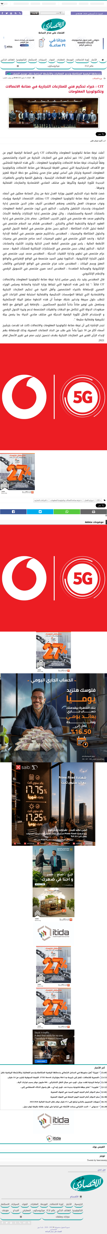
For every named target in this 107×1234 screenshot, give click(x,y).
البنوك (52, 60)
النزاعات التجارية (40, 500)
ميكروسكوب (53, 66)
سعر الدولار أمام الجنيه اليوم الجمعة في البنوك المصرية (75, 1097)
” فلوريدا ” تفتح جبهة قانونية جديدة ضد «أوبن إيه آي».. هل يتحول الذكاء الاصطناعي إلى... (60, 1087)
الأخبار (94, 60)
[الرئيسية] (103, 60)
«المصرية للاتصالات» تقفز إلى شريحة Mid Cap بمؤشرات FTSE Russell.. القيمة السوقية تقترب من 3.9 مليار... (53, 1077)
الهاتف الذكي (8, 60)
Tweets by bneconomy (97, 1160)
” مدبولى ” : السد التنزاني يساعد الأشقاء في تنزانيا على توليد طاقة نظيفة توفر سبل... (61, 1106)
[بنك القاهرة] (53, 717)
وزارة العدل (89, 500)
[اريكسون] (53, 1047)
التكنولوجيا (21, 60)
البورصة (70, 60)
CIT (98, 500)
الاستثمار (32, 60)
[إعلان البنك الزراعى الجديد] (53, 867)
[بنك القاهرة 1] (17, 474)
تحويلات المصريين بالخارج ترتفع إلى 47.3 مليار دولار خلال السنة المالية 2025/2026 (65, 1102)
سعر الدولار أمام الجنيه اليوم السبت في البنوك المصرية (75, 1092)
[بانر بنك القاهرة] (53, 967)
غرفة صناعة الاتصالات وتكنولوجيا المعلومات (65, 500)
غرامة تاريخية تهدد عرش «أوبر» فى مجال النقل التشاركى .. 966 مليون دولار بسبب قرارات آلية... (58, 1082)
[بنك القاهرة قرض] (53, 905)
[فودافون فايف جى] (53, 397)
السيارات (43, 60)
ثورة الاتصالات (82, 60)
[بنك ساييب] (53, 804)
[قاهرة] (53, 1009)
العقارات (61, 60)
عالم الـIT (89, 66)
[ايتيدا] (53, 934)
